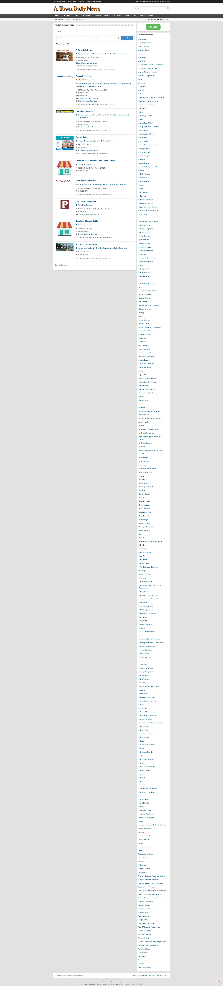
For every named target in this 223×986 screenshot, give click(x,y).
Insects (140, 404)
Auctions (141, 90)
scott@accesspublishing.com (88, 98)
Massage (141, 490)
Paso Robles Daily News (86, 181)
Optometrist (142, 578)
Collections (142, 196)
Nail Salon (141, 545)
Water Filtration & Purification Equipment (152, 890)
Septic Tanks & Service (146, 759)
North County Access (84, 111)
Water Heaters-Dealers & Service (149, 894)
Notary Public (143, 560)
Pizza (140, 635)
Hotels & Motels (143, 400)
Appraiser (141, 61)
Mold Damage (143, 520)
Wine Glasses (143, 952)
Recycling (141, 690)
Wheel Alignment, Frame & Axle (149, 927)
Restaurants (142, 708)
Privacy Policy (143, 975)
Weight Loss (142, 920)
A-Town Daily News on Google (111, 982)
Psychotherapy (143, 675)
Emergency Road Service (147, 258)
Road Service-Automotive (147, 715)
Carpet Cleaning (143, 163)
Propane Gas (142, 664)
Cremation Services (145, 218)
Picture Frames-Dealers (146, 632)
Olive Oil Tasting (144, 574)
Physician (141, 628)
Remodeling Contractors (146, 697)
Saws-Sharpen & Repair (146, 734)
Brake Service (143, 141)
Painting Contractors (145, 581)
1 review (90, 80)
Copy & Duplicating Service (147, 207)
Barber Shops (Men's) (145, 123)
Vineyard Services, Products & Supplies (152, 876)
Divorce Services (144, 236)
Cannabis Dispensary (145, 156)
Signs (140, 781)
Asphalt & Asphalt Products (147, 72)
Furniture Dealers (144, 323)
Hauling (140, 371)
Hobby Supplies (143, 385)
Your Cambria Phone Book (87, 244)
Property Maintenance (145, 668)
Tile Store (141, 832)
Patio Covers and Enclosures (148, 595)
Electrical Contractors (145, 251)
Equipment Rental (144, 272)
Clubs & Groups (143, 192)
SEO (86, 86)
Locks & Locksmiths (145, 472)
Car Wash (141, 159)
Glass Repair (142, 345)
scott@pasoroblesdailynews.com (89, 214)
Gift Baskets (142, 338)
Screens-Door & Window (146, 745)
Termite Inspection (144, 829)
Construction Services (145, 203)
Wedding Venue (143, 912)
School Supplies (143, 737)
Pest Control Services (145, 606)
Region (127, 15)
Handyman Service (144, 367)
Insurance (141, 407)
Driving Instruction (144, 247)
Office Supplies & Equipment (148, 567)
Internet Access (143, 415)
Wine (134, 15)
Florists (140, 316)
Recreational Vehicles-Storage (148, 686)
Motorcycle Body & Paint (146, 527)
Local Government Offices (147, 468)
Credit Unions (143, 214)
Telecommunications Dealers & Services (152, 825)
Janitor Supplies (143, 422)
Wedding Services (144, 909)
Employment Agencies (146, 262)
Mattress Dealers (144, 494)
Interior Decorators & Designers (149, 411)
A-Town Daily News (84, 50)
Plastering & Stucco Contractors (149, 639)
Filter (57, 44)
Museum (141, 538)
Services (85, 118)
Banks (140, 119)
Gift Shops (142, 342)
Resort (140, 704)
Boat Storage (142, 137)
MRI (139, 534)
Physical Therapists (145, 624)
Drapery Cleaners (144, 243)
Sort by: (66, 44)
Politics (106, 15)
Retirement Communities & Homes (150, 712)
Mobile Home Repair (145, 516)
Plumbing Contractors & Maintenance (151, 643)
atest (140, 79)
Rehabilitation (143, 694)
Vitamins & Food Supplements (148, 880)
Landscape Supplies (145, 443)
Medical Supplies (144, 501)
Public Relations (143, 679)
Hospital (141, 396)
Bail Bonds (142, 108)
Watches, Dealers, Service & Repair (150, 883)
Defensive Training (144, 225)
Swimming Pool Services (146, 814)
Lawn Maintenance (144, 454)
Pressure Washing (144, 657)
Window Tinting (143, 938)
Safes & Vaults (143, 726)
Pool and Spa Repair (145, 650)
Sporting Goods (143, 799)
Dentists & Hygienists (145, 229)
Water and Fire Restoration (147, 887)
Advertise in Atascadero (94, 1)
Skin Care (141, 785)
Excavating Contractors (146, 283)
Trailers (140, 850)
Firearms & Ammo (144, 309)
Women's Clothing (144, 967)
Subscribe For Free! (59, 1)
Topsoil (140, 843)
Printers (80, 141)
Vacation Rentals (144, 869)
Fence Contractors (144, 294)
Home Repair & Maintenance (148, 393)
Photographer (142, 621)
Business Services (144, 152)
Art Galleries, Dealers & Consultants (150, 65)
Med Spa (141, 498)
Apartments (142, 54)
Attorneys (141, 83)
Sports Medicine (143, 803)
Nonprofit (141, 556)
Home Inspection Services (147, 389)
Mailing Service (108, 141)
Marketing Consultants (119, 54)
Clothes (141, 189)
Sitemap (151, 975)
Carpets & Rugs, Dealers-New (148, 167)
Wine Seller (142, 956)
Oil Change (142, 571)
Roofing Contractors (145, 719)
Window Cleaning (144, 931)
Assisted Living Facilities (146, 76)
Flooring (141, 313)
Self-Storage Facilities (145, 752)
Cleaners (141, 185)
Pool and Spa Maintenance (147, 646)
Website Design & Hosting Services (150, 898)
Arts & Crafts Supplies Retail (148, 68)
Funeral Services (144, 320)
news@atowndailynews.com (87, 63)
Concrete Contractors (145, 199)
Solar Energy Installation (146, 792)
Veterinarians (142, 872)
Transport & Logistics (145, 854)
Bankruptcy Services (145, 116)
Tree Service (142, 858)
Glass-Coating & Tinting (146, 353)
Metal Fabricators (144, 508)
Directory (81, 1)
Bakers (140, 112)
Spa (139, 796)
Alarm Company (143, 46)
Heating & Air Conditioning (147, 382)
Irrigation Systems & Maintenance (149, 418)
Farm (140, 287)
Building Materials (144, 149)
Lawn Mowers (143, 457)
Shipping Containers (145, 770)
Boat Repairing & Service (146, 134)
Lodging (141, 476)
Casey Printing (82, 137)
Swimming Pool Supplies (146, 818)
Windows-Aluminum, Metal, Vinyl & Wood (152, 942)
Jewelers (141, 426)
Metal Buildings (143, 505)
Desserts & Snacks (145, 232)
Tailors (140, 821)
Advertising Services (85, 54)
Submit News (72, 1)
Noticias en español (146, 15)
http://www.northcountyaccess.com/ (90, 127)
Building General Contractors (148, 145)
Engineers (141, 265)
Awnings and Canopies (146, 105)
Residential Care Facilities (147, 701)
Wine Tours (142, 960)
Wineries (141, 963)
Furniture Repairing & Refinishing (149, 327)
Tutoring (141, 861)
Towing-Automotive (144, 847)
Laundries (141, 447)
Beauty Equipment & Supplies (148, 127)
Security (141, 748)
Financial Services (144, 298)
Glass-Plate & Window (146, 356)
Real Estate (142, 683)
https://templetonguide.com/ (87, 234)
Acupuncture (142, 39)
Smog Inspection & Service (147, 788)
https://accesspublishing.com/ (88, 101)
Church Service (143, 181)
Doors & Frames (143, 240)
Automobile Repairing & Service (149, 101)
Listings (59, 31)
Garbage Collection (144, 334)
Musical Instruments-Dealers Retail (150, 541)
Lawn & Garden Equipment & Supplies (151, 450)
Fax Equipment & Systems (147, 291)
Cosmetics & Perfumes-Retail (148, 210)
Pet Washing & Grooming (147, 613)
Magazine (141, 479)
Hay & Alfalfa (142, 375)
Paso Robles (117, 15)
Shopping (141, 777)
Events (140, 280)
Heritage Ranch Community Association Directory (96, 160)
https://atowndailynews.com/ (87, 66)
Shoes (140, 774)
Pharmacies (142, 617)
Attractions (142, 86)
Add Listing (153, 27)
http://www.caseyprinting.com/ (88, 150)
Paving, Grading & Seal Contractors (150, 599)
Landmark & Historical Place (148, 429)
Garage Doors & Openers (146, 331)
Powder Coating (143, 653)
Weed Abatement (144, 916)
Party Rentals (143, 591)
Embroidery (142, 254)
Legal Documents (144, 461)
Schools (141, 741)
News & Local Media (101, 54)
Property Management (145, 672)
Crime (76, 15)
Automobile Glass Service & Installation (151, 97)
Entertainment (86, 15)
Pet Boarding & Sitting (145, 610)
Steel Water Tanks (144, 810)
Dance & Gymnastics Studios (148, 221)
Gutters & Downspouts (146, 364)
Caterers (141, 170)
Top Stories (66, 15)
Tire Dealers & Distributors (147, 836)
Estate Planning (143, 276)
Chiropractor (142, 178)
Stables (141, 807)
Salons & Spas (143, 730)
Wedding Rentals (144, 905)
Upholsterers (142, 865)
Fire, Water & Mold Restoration (148, 305)
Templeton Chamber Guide (87, 221)
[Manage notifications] (218, 982)
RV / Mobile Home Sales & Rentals (150, 723)
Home (57, 15)
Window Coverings (144, 934)
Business (98, 15)
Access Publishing (83, 76)
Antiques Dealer (143, 50)
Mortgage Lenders (144, 523)
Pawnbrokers (142, 602)
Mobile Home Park (144, 512)
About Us (158, 975)
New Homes (142, 549)
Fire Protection (143, 302)
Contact (166, 975)
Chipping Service (144, 174)
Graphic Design (96, 86)
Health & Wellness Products (147, 378)
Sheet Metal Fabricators (146, 766)
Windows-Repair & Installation (148, 945)
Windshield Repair (144, 949)
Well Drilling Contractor (146, 923)
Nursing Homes (143, 563)
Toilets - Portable (144, 839)
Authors (141, 94)
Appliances (142, 57)
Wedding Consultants (145, 901)
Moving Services (144, 530)
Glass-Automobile (144, 349)
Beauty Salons (143, 130)
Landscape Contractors (146, 433)
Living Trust (142, 465)
